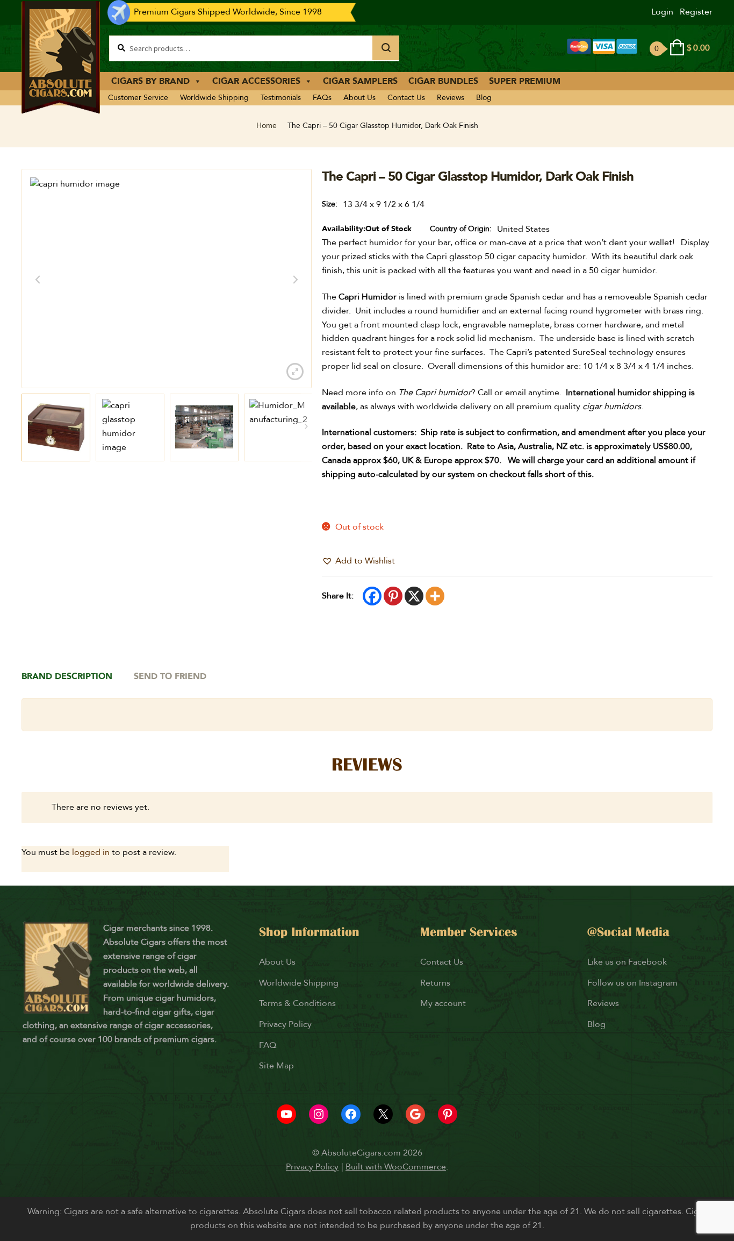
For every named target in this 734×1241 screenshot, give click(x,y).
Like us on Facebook (627, 962)
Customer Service (138, 97)
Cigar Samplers (360, 81)
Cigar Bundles (443, 81)
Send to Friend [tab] (170, 676)
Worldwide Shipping (214, 97)
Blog (484, 97)
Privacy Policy (285, 1024)
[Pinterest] (393, 596)
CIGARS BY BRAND (150, 81)
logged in (91, 852)
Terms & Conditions (297, 1003)
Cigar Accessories (256, 81)
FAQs (322, 97)
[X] (414, 596)
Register (696, 12)
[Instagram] (318, 1114)
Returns (436, 983)
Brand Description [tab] (66, 676)
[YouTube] (286, 1114)
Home (266, 125)
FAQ (267, 1045)
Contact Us (406, 97)
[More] (435, 596)
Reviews (450, 97)
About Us (359, 97)
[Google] (415, 1114)
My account (443, 1003)
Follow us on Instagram (632, 983)
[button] (358, 561)
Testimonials (281, 97)
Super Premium (524, 81)
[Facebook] (372, 596)
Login (662, 12)
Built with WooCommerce (396, 1167)
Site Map (276, 1066)
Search (385, 47)
